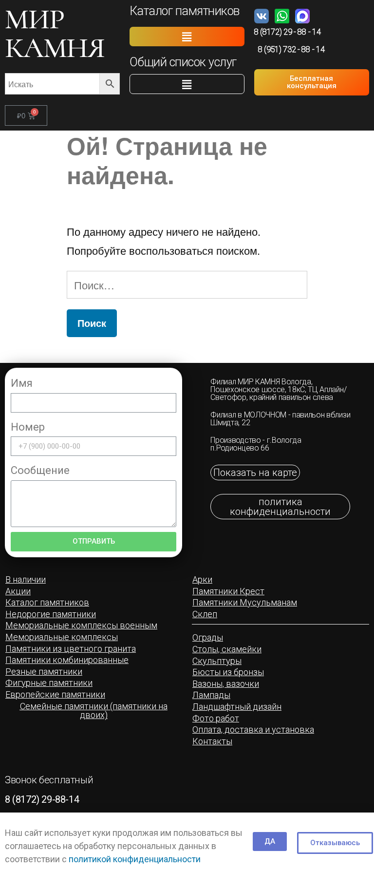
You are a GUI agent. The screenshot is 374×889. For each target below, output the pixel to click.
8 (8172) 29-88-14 (42, 799)
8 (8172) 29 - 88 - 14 (287, 32)
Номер (28, 427)
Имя (22, 383)
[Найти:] (187, 284)
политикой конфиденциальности (135, 859)
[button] (187, 36)
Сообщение (40, 470)
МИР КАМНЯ (55, 33)
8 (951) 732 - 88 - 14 (291, 49)
